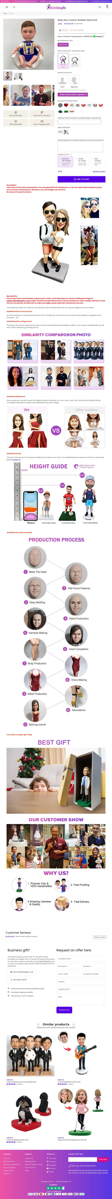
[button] (69, 24)
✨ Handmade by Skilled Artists (52, 1)
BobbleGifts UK (65, 1181)
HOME (5, 13)
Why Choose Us (9, 1161)
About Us (6, 1158)
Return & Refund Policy (33, 1164)
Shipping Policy (30, 1161)
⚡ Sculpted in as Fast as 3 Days (79, 1)
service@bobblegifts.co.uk (23, 972)
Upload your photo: (65, 72)
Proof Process (30, 1167)
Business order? (99, 171)
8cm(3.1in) (63, 45)
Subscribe (103, 1159)
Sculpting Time (72, 154)
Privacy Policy (8, 1170)
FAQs (27, 1170)
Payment (6, 1173)
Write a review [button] (99, 937)
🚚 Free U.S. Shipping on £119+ (27, 1)
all (12, 13)
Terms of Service (9, 1167)
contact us (16, 460)
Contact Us (29, 1158)
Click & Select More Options (72, 94)
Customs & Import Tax (11, 1164)
